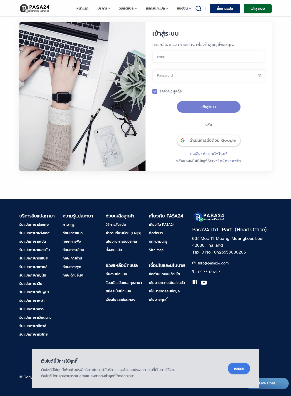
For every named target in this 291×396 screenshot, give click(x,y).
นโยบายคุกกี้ (158, 299)
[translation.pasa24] (195, 282)
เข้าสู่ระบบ (258, 8)
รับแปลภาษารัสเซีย (33, 258)
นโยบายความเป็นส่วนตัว (167, 282)
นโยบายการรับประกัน (121, 241)
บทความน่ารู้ (158, 241)
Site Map (156, 249)
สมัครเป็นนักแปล (118, 291)
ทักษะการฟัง (72, 241)
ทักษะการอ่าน (72, 258)
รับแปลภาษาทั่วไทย (33, 334)
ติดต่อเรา (156, 233)
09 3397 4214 (209, 271)
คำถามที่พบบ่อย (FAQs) (123, 233)
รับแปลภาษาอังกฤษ (34, 224)
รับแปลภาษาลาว (31, 309)
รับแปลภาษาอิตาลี (32, 326)
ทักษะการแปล (73, 233)
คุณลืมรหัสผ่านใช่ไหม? (208, 153)
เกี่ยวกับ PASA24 (162, 224)
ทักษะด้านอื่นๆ (73, 275)
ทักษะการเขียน (73, 249)
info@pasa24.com (213, 263)
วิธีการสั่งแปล (116, 224)
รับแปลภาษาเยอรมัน (34, 249)
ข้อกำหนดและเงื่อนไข (164, 274)
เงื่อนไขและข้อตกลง (120, 299)
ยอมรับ (239, 368)
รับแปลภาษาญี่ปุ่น (32, 275)
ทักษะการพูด (72, 266)
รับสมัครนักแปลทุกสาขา (124, 282)
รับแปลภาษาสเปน (32, 241)
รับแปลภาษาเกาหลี (33, 266)
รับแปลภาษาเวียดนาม (35, 317)
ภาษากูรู (69, 224)
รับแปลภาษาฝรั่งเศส (34, 233)
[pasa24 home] (34, 8)
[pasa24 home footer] (209, 216)
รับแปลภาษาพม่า (32, 300)
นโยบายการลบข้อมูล (164, 291)
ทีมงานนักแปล (116, 274)
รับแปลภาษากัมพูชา (34, 292)
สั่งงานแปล (225, 8)
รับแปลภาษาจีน (30, 283)
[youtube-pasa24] (204, 282)
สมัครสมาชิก (230, 160)
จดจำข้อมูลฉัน (170, 91)
